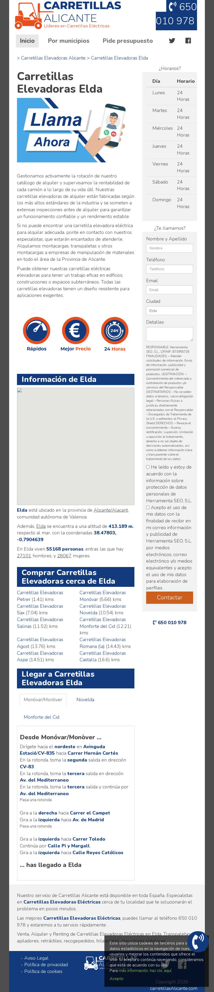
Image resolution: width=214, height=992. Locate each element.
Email (152, 280)
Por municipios (69, 41)
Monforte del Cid (41, 717)
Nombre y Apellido (166, 239)
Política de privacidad (46, 964)
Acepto (116, 979)
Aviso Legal (36, 958)
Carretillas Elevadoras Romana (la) (103, 642)
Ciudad (153, 301)
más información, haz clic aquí (145, 970)
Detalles (155, 322)
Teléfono (155, 260)
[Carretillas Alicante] (75, 130)
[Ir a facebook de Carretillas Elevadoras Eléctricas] (188, 41)
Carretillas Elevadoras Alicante (53, 58)
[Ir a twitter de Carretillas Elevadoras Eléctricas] (172, 41)
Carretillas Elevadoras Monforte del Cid (103, 622)
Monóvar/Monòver (43, 699)
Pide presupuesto (128, 41)
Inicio (29, 41)
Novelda (85, 699)
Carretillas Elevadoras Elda (119, 58)
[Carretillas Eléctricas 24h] (74, 16)
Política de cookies (43, 971)
